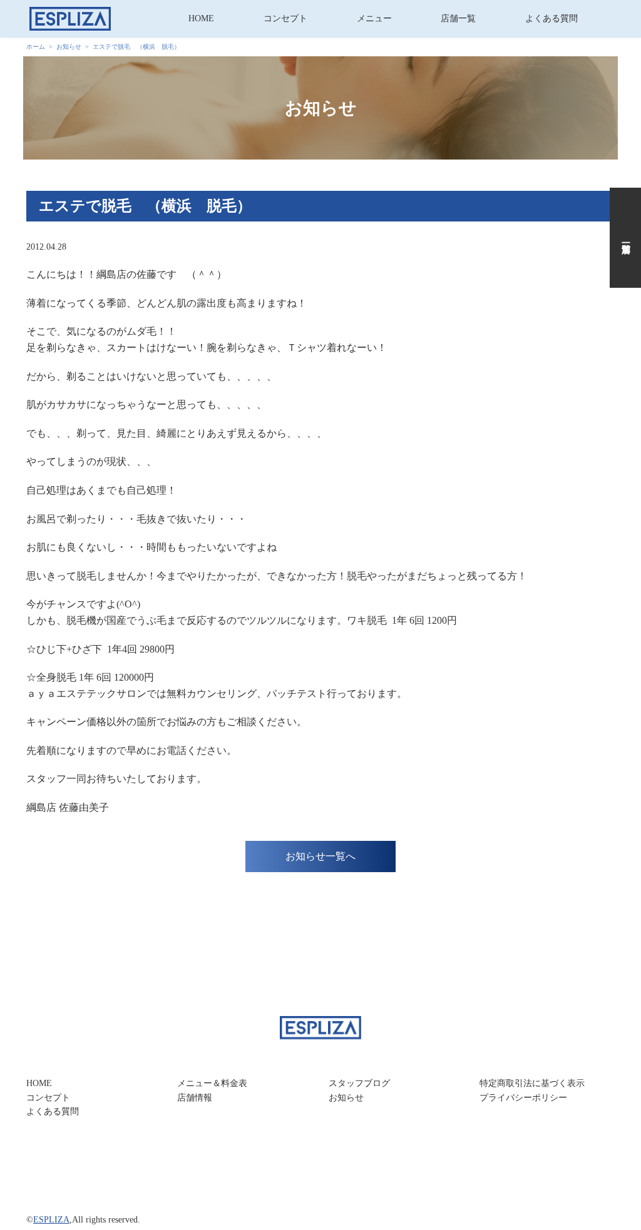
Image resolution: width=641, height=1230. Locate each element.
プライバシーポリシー (523, 1097)
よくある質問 (551, 18)
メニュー (374, 18)
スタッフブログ (359, 1083)
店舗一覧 (458, 18)
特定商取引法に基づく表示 (532, 1083)
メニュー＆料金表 (212, 1083)
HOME (201, 18)
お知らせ (346, 1097)
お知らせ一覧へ (320, 856)
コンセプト (285, 18)
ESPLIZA (51, 1219)
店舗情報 (194, 1097)
